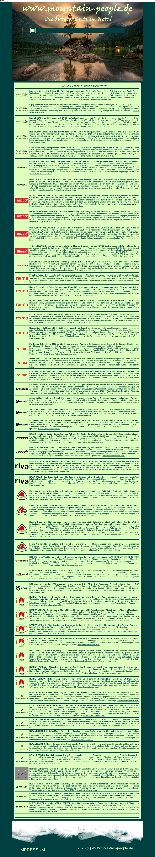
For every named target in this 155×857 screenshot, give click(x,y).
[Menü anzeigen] (33, 30)
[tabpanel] (77, 451)
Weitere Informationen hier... (41, 174)
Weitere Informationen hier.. (101, 99)
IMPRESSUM (32, 849)
